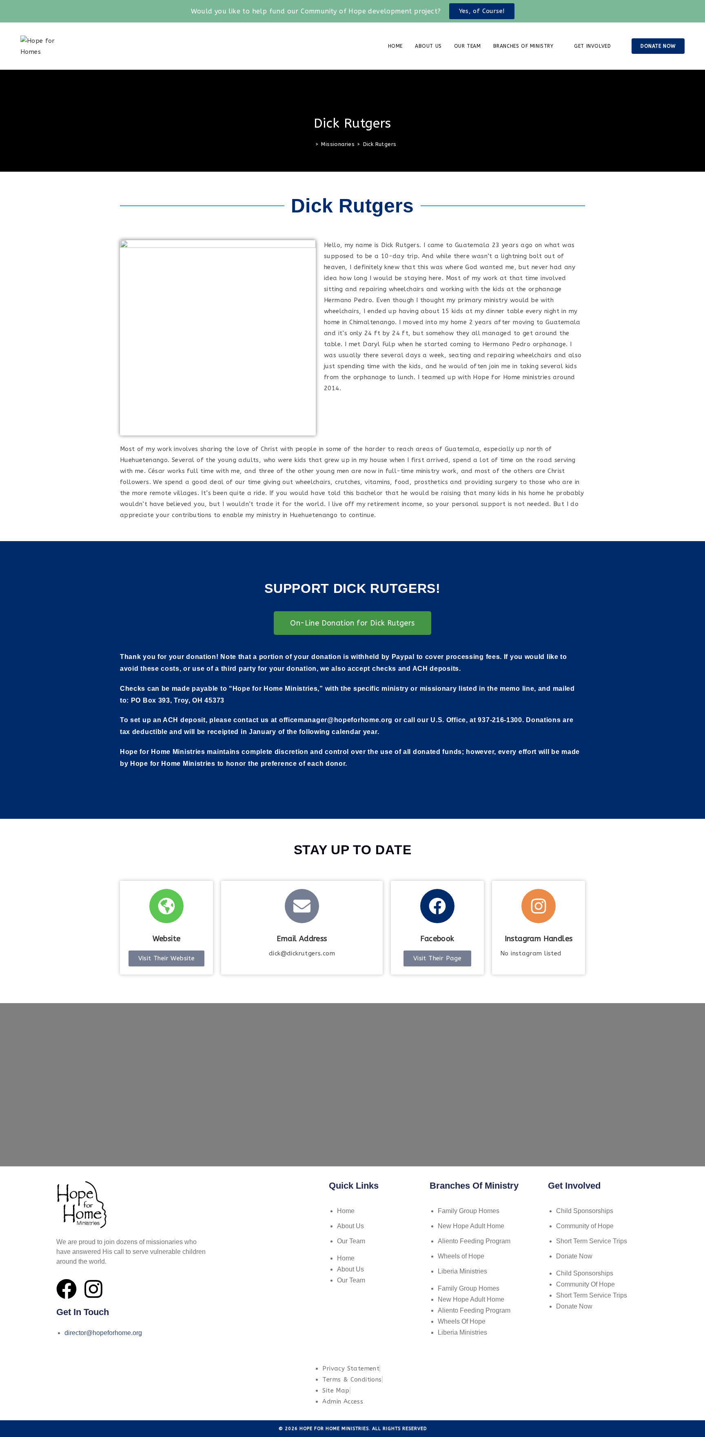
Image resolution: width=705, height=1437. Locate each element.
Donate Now (574, 1256)
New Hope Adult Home (471, 1226)
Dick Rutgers (380, 144)
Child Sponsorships (584, 1210)
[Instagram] (93, 1289)
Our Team (351, 1241)
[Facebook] (66, 1289)
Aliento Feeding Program (474, 1241)
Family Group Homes (468, 1210)
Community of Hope (585, 1226)
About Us (350, 1226)
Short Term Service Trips (591, 1241)
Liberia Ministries (462, 1271)
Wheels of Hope (461, 1256)
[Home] (311, 144)
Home (346, 1210)
